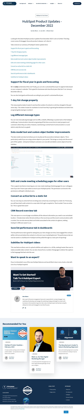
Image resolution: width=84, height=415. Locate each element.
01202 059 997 (6, 393)
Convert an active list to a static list (21, 66)
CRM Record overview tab (18, 70)
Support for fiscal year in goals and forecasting (25, 48)
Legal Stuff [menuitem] (52, 386)
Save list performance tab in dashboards (23, 73)
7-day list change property (19, 52)
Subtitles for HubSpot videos (19, 77)
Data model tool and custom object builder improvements (28, 59)
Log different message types (19, 55)
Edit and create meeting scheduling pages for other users (28, 63)
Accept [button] (66, 411)
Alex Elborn (35, 31)
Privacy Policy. (21, 408)
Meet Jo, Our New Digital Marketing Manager (40, 358)
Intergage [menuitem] (68, 386)
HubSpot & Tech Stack (42, 15)
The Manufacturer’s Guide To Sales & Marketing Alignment (68, 346)
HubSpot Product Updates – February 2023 (14, 346)
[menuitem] (53, 389)
